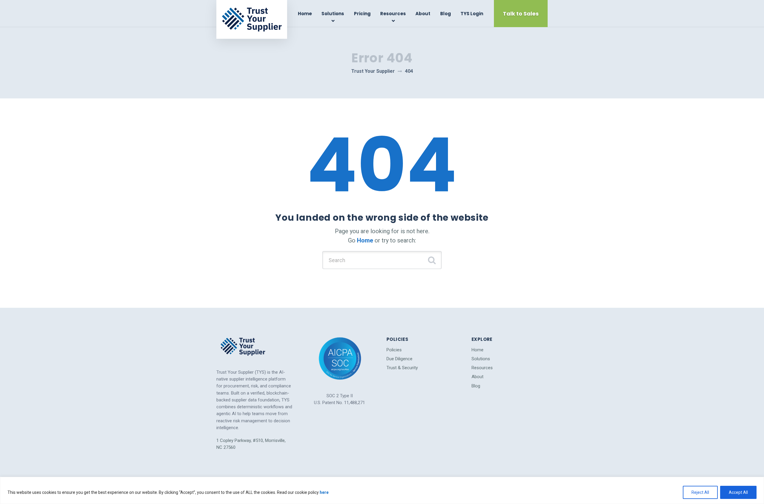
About (422, 13)
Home (305, 13)
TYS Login (471, 13)
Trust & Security (402, 367)
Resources (393, 13)
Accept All (738, 492)
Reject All (700, 492)
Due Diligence (399, 358)
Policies (394, 350)
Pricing (362, 13)
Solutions (332, 13)
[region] (382, 490)
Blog (445, 13)
